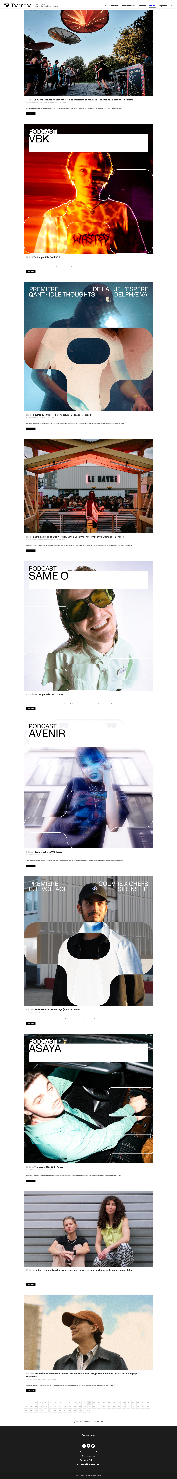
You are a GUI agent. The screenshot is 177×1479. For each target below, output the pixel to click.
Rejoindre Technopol (88, 1460)
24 (143, 1403)
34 (65, 1407)
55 (41, 1411)
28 (36, 1407)
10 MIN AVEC (37, 539)
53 (31, 1411)
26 (26, 1407)
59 (60, 1411)
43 (109, 1407)
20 (124, 1403)
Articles (36, 102)
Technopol (54, 102)
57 (50, 1411)
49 (138, 1407)
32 (55, 1407)
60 (65, 1411)
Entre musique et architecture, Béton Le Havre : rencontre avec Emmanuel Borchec (78, 537)
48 (133, 1407)
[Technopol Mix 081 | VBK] (88, 189)
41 (99, 1407)
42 (104, 1407)
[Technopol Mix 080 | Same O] (88, 626)
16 (104, 1403)
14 (94, 1403)
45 (119, 1407)
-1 (59, 539)
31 (50, 1407)
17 (109, 1403)
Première (36, 417)
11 (79, 1403)
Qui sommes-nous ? (88, 1452)
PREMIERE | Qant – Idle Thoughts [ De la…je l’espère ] (62, 415)
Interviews (40, 102)
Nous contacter (88, 1456)
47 (128, 1407)
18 (114, 1403)
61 (70, 1411)
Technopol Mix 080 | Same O (49, 694)
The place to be (47, 102)
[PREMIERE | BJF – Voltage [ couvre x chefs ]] (88, 941)
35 (70, 1407)
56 (45, 1411)
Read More (31, 113)
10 (75, 1403)
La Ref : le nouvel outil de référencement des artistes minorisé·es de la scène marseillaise (83, 1270)
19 (119, 1403)
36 (75, 1407)
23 (138, 1403)
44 (114, 1407)
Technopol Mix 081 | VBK (46, 257)
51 (148, 1407)
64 (84, 1411)
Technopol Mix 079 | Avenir (49, 852)
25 (148, 1403)
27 (31, 1407)
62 (75, 1411)
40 (94, 1407)
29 (40, 1407)
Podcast (36, 260)
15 (99, 1403)
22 (133, 1403)
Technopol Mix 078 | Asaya (48, 1167)
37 (80, 1407)
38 (84, 1407)
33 (60, 1407)
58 (55, 1411)
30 (45, 1407)
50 (143, 1407)
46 (124, 1407)
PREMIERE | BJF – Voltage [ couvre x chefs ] (58, 1009)
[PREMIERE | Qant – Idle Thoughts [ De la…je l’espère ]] (88, 346)
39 (89, 1407)
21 (128, 1403)
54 (36, 1411)
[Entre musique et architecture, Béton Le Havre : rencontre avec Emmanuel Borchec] (88, 486)
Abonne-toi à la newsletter (88, 1464)
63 (80, 1411)
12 (84, 1403)
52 (26, 1411)
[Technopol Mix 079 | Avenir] (88, 783)
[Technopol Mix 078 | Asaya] (88, 1098)
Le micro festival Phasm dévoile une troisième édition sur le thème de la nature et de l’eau (83, 99)
